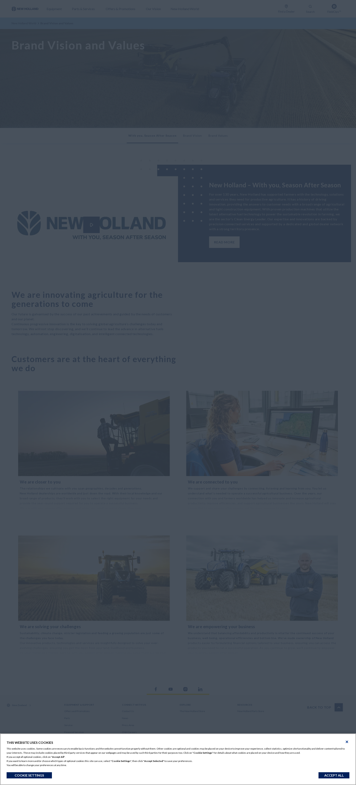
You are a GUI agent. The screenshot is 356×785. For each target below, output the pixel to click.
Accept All (334, 775)
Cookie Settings (29, 775)
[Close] (346, 741)
